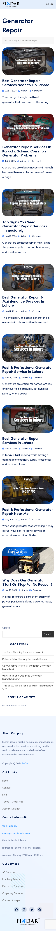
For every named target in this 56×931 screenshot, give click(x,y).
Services (6, 787)
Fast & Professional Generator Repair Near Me (27, 511)
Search (6, 627)
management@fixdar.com (16, 833)
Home (5, 780)
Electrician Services (12, 886)
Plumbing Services (11, 879)
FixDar (25, 763)
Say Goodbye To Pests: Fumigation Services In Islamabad (26, 667)
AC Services (8, 872)
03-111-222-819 (9, 825)
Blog (4, 794)
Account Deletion (11, 808)
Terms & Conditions (12, 801)
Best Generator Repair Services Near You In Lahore (25, 82)
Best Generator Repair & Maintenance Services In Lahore (23, 301)
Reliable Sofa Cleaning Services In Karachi (24, 659)
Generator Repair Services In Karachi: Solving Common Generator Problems (26, 151)
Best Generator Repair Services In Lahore (21, 440)
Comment (37, 90)
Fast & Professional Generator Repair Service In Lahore (27, 369)
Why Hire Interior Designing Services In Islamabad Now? (22, 677)
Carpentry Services (12, 893)
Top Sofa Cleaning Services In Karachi (22, 652)
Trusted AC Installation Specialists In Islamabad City (27, 687)
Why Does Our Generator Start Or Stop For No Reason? (27, 582)
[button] (47, 3)
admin (24, 91)
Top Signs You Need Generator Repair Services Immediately (24, 226)
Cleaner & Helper (11, 900)
